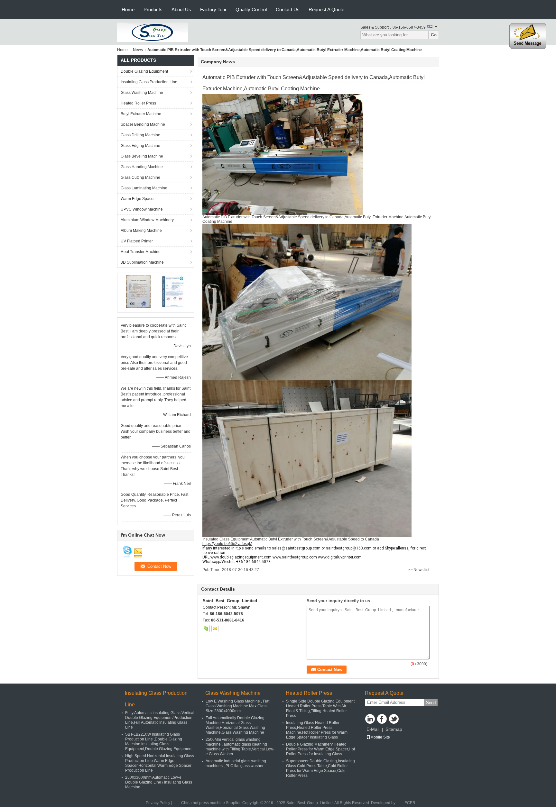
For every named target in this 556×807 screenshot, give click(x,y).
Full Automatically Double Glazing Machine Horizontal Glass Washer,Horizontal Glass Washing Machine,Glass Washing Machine (235, 725)
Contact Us (288, 9)
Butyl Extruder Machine (141, 114)
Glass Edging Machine (140, 145)
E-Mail (372, 729)
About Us (181, 9)
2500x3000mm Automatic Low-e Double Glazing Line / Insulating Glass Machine (158, 782)
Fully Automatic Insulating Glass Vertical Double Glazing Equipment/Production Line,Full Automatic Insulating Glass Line (159, 720)
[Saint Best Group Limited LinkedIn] (370, 719)
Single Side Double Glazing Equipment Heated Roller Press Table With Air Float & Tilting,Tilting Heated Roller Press (320, 708)
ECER (409, 803)
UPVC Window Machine (142, 209)
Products (153, 9)
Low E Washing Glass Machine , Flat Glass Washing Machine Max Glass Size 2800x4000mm (237, 706)
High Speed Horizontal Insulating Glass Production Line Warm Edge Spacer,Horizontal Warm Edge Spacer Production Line (159, 763)
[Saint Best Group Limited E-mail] (214, 628)
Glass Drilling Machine (140, 135)
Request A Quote (326, 9)
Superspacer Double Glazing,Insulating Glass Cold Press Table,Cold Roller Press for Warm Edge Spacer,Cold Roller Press (320, 768)
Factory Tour (213, 9)
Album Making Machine (141, 230)
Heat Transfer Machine (141, 251)
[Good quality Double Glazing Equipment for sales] (138, 291)
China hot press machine (203, 803)
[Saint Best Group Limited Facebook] (382, 719)
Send (431, 702)
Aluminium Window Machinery (147, 220)
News (138, 50)
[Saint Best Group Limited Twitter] (394, 719)
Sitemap (393, 729)
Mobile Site (380, 737)
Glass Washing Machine (142, 92)
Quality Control (251, 9)
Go (434, 34)
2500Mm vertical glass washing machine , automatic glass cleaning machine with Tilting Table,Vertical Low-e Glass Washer (240, 746)
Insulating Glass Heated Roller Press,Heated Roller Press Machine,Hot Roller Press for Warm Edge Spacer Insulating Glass (317, 730)
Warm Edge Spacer (138, 198)
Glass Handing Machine (142, 167)
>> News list (418, 569)
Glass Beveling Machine (142, 156)
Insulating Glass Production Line (149, 82)
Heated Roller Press (138, 103)
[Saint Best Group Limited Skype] (206, 628)
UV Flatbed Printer (137, 241)
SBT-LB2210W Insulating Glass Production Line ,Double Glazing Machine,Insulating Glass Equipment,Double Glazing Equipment (158, 741)
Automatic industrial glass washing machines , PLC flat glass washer (236, 763)
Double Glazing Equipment (144, 71)
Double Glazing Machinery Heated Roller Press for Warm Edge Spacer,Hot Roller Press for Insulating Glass (320, 749)
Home (128, 9)
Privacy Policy (158, 803)
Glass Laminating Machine (144, 188)
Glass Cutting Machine (140, 177)
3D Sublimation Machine (142, 262)
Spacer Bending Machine (143, 124)
